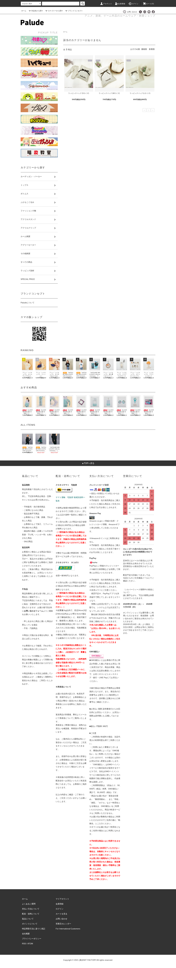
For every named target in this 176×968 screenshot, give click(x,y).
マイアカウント (62, 899)
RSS (24, 943)
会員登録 (121, 4)
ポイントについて (29, 924)
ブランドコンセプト (75, 11)
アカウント (107, 4)
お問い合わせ (132, 12)
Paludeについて (27, 303)
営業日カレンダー (63, 924)
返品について (28, 919)
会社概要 (26, 934)
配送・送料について (30, 914)
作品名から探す (37, 11)
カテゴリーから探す (55, 11)
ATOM (30, 943)
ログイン (135, 4)
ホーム (23, 11)
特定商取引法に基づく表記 (33, 929)
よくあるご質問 (28, 904)
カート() (150, 4)
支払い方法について (30, 909)
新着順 (152, 49)
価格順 (144, 49)
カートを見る (61, 914)
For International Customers (68, 929)
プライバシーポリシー (31, 939)
